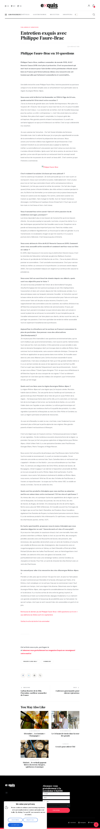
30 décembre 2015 (65, 731)
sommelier (47, 661)
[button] (40, 675)
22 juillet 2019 (34, 760)
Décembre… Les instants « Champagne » (34, 735)
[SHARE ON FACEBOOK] (23, 675)
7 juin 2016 (65, 744)
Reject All (30, 820)
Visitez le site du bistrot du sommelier (35, 621)
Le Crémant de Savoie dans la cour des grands (65, 735)
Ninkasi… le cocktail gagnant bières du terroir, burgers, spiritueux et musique (34, 765)
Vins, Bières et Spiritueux (30, 27)
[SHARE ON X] (28, 675)
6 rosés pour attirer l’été (65, 747)
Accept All (15, 825)
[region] (25, 815)
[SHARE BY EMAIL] (34, 675)
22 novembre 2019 (34, 731)
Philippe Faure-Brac (30, 661)
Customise (15, 820)
